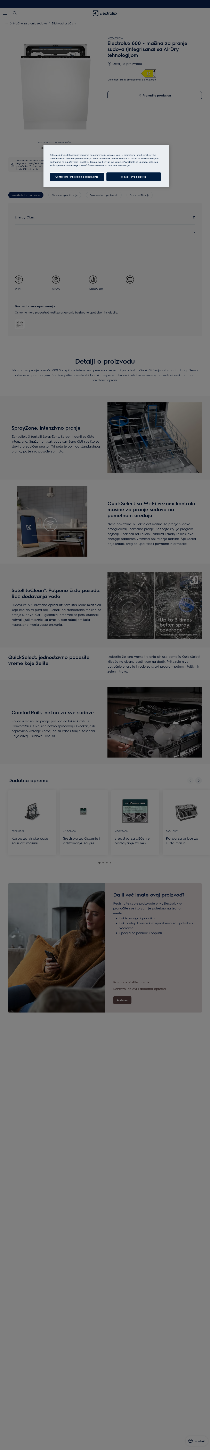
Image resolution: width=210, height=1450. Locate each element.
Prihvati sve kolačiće (133, 176)
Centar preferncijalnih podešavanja (76, 176)
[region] (106, 166)
